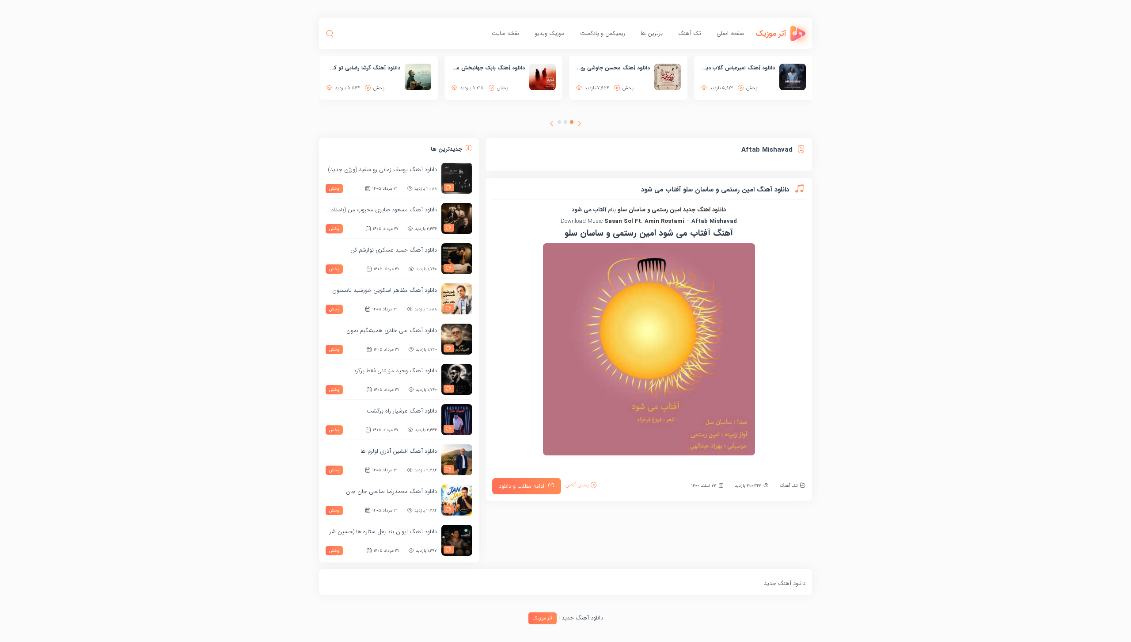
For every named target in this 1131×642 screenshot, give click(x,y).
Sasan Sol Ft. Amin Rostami (644, 221)
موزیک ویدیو (550, 33)
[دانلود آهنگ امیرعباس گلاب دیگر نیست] (792, 77)
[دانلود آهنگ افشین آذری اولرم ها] (456, 459)
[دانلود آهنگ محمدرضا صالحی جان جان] (456, 500)
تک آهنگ (689, 33)
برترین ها (652, 33)
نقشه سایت (505, 33)
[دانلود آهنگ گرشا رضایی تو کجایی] (418, 77)
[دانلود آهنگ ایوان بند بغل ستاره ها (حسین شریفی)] (456, 540)
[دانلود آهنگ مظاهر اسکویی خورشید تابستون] (456, 298)
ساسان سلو (630, 209)
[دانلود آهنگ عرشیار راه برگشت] (456, 419)
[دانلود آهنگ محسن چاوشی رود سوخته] (667, 77)
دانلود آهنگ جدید (704, 209)
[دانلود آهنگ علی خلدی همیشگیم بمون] (456, 339)
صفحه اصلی (730, 33)
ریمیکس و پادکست (602, 33)
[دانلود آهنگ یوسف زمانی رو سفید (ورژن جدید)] (456, 178)
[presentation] (580, 124)
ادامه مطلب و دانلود (521, 486)
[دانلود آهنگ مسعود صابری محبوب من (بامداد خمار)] (456, 218)
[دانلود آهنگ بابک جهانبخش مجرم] (542, 77)
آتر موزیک (542, 618)
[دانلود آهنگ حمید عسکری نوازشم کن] (456, 258)
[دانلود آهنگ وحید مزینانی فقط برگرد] (456, 379)
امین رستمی (666, 209)
